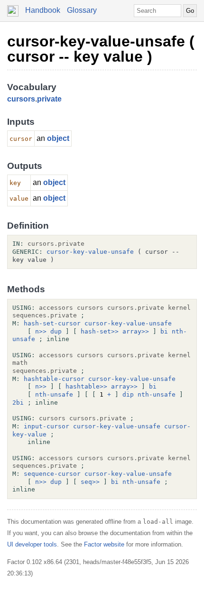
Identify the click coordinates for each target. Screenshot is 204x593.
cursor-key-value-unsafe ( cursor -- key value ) (101, 49)
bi (164, 331)
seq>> (90, 481)
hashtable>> (86, 386)
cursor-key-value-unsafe (90, 251)
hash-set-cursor (52, 323)
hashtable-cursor (54, 378)
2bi (18, 402)
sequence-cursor (52, 473)
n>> (40, 331)
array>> (135, 331)
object (58, 138)
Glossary (82, 10)
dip (128, 394)
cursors (21, 99)
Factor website (104, 544)
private (49, 99)
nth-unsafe (54, 394)
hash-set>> (100, 331)
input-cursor (46, 426)
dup (56, 331)
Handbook (42, 10)
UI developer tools (32, 544)
